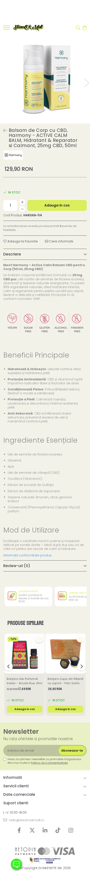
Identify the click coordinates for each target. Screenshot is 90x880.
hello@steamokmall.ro (26, 820)
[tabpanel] (45, 78)
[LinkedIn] (45, 831)
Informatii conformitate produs (27, 555)
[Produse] (6, 28)
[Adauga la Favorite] (39, 638)
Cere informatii (60, 241)
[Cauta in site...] (78, 28)
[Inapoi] (3, 131)
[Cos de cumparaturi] (84, 28)
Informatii (12, 777)
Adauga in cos (57, 205)
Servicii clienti (16, 786)
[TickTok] (58, 831)
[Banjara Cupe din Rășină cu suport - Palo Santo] (65, 653)
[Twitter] (32, 831)
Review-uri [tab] (16, 565)
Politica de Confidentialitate (49, 763)
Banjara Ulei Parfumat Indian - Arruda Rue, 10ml (24, 681)
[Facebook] (19, 831)
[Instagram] (71, 831)
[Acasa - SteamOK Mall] (28, 28)
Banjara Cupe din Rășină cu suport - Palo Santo (65, 681)
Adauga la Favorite (22, 241)
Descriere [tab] (12, 254)
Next (86, 83)
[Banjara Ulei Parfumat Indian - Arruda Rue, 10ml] (25, 653)
